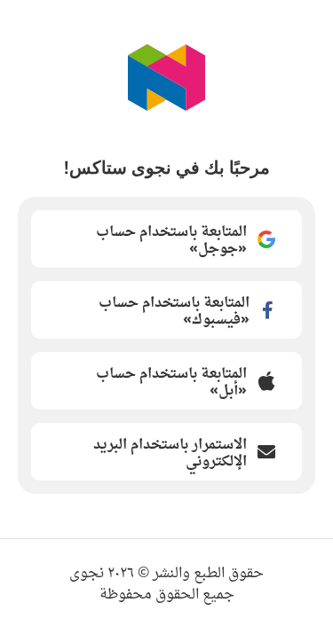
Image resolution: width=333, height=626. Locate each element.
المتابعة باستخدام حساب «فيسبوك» (174, 310)
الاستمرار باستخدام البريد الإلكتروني (170, 452)
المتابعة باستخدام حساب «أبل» (171, 381)
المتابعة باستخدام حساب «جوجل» (171, 239)
